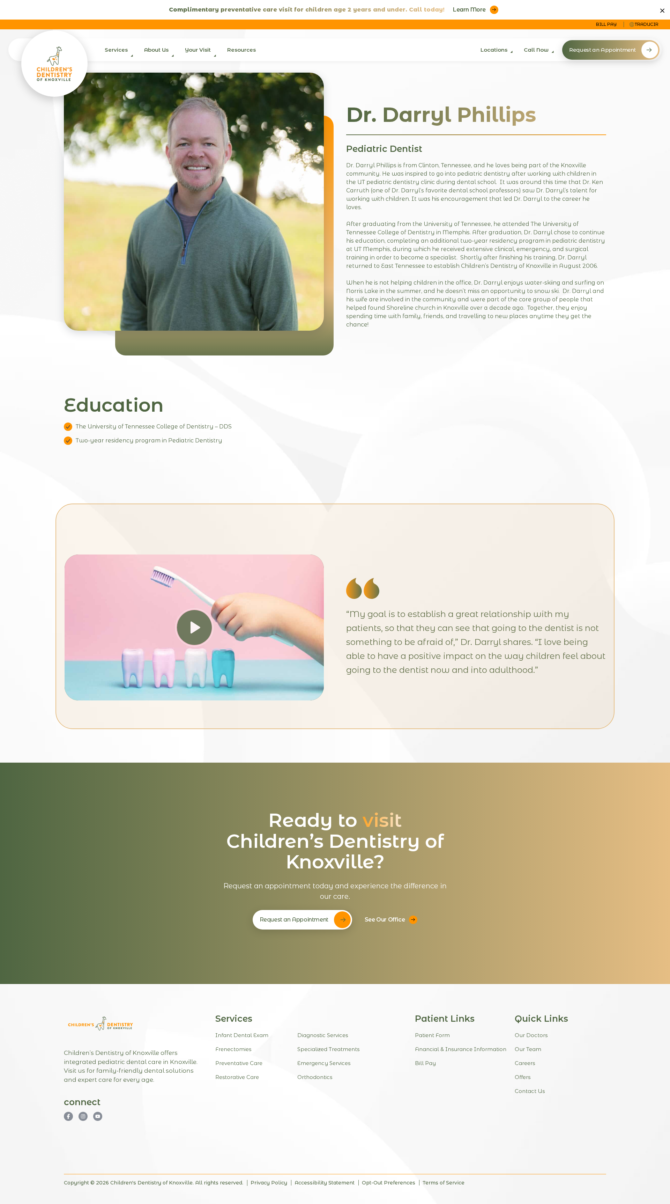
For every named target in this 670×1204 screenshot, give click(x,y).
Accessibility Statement (325, 1183)
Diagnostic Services (322, 1035)
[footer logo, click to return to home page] (100, 1023)
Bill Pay (606, 24)
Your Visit (198, 49)
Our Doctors (531, 1035)
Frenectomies (233, 1049)
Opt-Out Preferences (388, 1183)
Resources (241, 49)
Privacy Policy (269, 1183)
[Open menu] (130, 57)
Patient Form (432, 1035)
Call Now (536, 49)
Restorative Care (237, 1077)
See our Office (385, 919)
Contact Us (530, 1091)
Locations (494, 49)
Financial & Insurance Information (460, 1049)
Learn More (469, 9)
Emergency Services (323, 1063)
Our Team (528, 1049)
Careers (525, 1063)
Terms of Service (443, 1183)
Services (116, 49)
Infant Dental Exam (241, 1035)
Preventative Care (238, 1063)
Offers (522, 1077)
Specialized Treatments (328, 1049)
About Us (156, 49)
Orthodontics (314, 1077)
